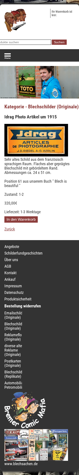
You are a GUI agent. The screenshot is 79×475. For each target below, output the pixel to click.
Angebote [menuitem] (11, 246)
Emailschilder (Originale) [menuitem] (14, 315)
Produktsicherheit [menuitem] (17, 299)
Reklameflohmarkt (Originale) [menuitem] (18, 337)
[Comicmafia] (25, 427)
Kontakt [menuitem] (10, 273)
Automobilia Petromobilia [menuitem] (14, 385)
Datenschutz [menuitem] (14, 292)
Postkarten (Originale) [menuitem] (12, 363)
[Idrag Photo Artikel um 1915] (36, 155)
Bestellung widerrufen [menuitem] (22, 306)
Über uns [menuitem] (11, 260)
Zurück (9, 229)
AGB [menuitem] (7, 266)
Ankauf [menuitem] (10, 279)
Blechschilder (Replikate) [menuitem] (14, 374)
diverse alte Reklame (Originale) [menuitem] (13, 350)
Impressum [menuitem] (13, 286)
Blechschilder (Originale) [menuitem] (14, 326)
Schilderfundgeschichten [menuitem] (23, 253)
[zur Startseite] (15, 31)
